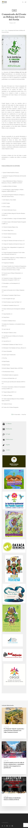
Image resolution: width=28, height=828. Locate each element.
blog (6, 30)
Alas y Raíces (7, 743)
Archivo (14, 10)
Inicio (3, 30)
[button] (25, 2)
